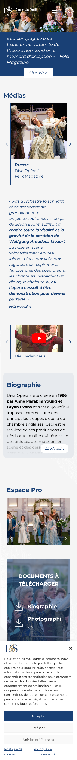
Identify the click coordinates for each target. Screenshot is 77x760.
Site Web (38, 73)
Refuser (39, 728)
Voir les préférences (38, 740)
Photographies (44, 623)
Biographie (42, 606)
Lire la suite (54, 449)
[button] (70, 648)
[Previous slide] (6, 144)
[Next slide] (70, 144)
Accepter (38, 716)
